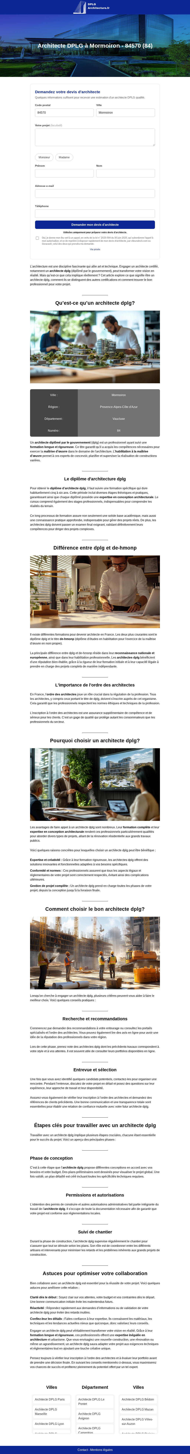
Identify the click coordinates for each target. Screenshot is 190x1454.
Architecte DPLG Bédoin (138, 1399)
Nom (99, 165)
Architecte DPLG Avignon (89, 1416)
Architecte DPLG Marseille (46, 1411)
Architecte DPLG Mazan (137, 1409)
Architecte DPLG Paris (50, 1399)
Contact (83, 1449)
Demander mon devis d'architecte (95, 224)
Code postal (42, 105)
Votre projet (48, 125)
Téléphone (42, 206)
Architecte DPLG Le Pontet (91, 1401)
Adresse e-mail (44, 186)
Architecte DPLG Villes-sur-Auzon (137, 1421)
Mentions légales (101, 1449)
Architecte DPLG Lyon (49, 1423)
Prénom (40, 165)
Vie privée (95, 249)
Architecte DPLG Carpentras (89, 1430)
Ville (99, 105)
